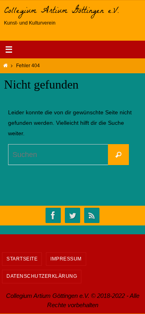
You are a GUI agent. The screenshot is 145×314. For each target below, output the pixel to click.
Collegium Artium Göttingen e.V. (61, 11)
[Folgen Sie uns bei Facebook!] (53, 215)
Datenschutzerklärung (41, 276)
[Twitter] (72, 215)
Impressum (66, 259)
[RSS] (91, 215)
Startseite (21, 259)
